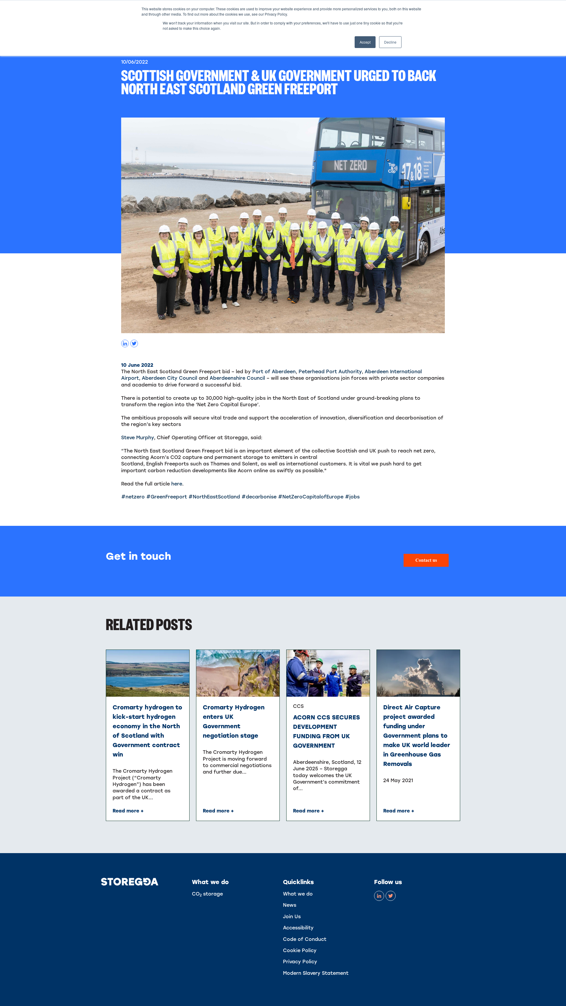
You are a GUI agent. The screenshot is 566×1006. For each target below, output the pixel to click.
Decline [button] (390, 41)
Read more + (128, 811)
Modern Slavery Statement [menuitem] (315, 973)
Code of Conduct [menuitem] (304, 939)
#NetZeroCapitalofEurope (310, 497)
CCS (298, 706)
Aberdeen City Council (169, 378)
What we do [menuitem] (298, 894)
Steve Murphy (137, 437)
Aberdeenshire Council (237, 378)
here (176, 484)
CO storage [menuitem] (207, 894)
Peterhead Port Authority (330, 371)
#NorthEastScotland (214, 497)
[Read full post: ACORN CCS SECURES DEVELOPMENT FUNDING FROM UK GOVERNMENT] (328, 673)
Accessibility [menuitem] (298, 928)
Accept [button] (365, 41)
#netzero (133, 497)
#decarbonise (259, 497)
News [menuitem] (289, 905)
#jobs (352, 497)
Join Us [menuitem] (292, 916)
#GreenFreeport (166, 497)
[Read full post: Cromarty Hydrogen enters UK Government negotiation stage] (238, 673)
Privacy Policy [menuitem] (300, 961)
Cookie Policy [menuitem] (300, 950)
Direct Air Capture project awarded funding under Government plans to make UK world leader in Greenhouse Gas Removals (416, 735)
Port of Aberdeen (274, 371)
